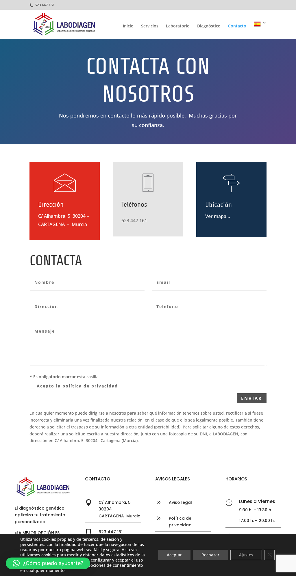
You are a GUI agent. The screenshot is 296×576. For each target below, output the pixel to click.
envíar (251, 398)
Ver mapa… (217, 216)
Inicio (128, 26)
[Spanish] (260, 29)
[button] (48, 563)
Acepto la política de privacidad (77, 386)
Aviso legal (180, 502)
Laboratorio (178, 26)
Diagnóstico (209, 26)
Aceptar (174, 555)
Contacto (237, 26)
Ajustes (246, 555)
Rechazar (210, 555)
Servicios (149, 26)
